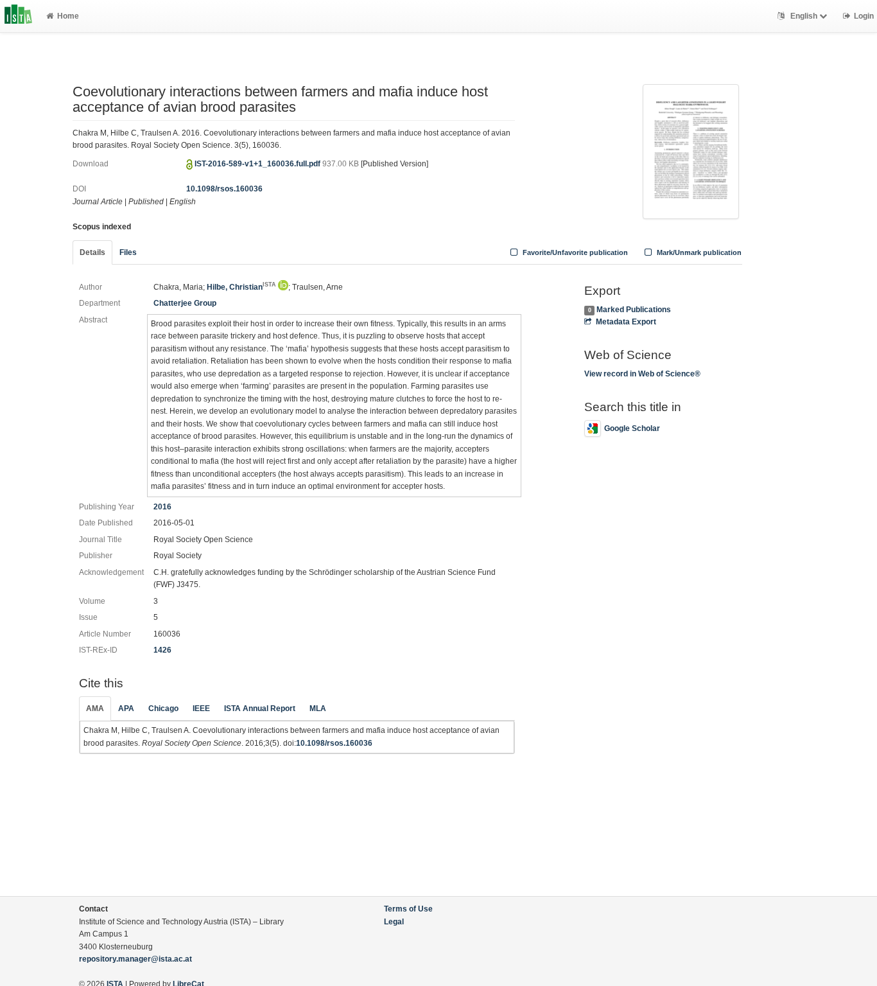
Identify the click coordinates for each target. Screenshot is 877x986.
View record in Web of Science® (642, 373)
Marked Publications (633, 309)
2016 (162, 506)
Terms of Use (408, 908)
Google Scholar (632, 428)
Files (128, 252)
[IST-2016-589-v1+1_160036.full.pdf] (691, 150)
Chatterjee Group (184, 303)
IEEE (201, 708)
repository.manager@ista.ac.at (135, 959)
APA (126, 708)
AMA (95, 708)
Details (92, 252)
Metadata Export (626, 321)
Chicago (163, 708)
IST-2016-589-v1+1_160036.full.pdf (258, 163)
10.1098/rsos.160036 (224, 188)
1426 (162, 650)
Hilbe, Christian (241, 287)
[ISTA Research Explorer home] (18, 16)
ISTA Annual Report (259, 708)
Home (68, 16)
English (803, 16)
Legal (394, 921)
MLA (317, 708)
